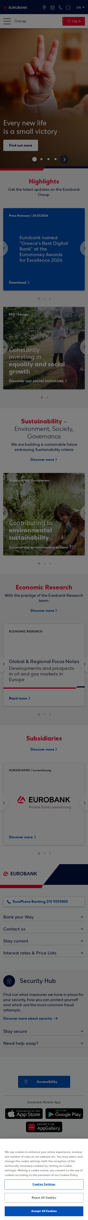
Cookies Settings (43, 1184)
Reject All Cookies (44, 1198)
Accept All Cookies (44, 1211)
